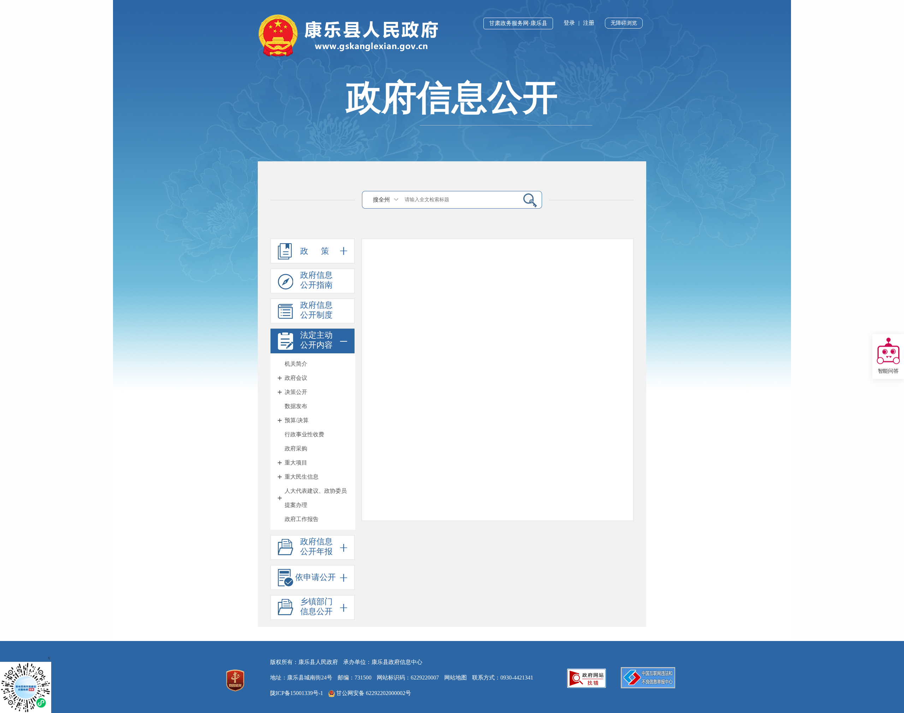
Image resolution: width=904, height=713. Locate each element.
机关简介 (296, 364)
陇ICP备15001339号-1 (296, 693)
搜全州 (381, 200)
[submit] (527, 200)
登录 (569, 23)
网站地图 (455, 678)
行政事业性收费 (304, 434)
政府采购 (296, 448)
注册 (588, 23)
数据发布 (296, 406)
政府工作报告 (302, 519)
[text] (459, 199)
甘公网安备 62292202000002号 (373, 693)
